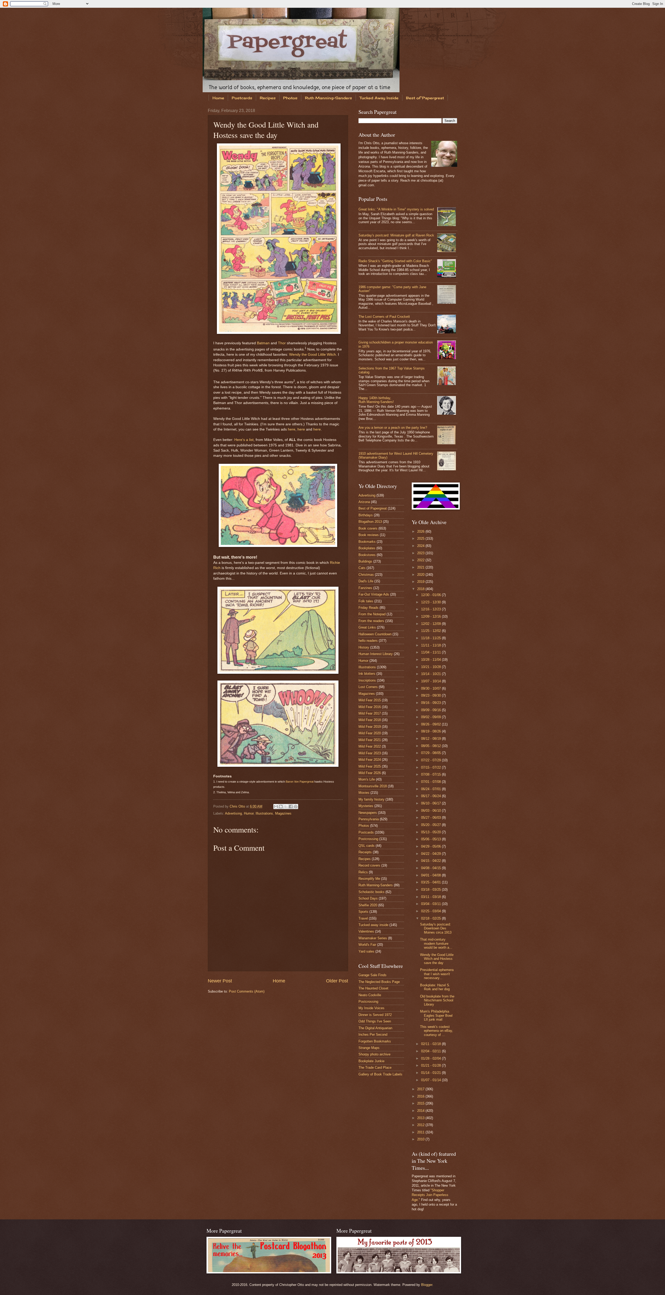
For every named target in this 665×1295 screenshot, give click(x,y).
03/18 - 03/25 (431, 889)
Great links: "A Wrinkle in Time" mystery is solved (396, 209)
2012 (421, 1125)
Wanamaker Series (372, 938)
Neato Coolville (369, 995)
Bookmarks (367, 542)
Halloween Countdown (374, 634)
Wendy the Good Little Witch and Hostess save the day (437, 959)
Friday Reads (368, 608)
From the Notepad (371, 614)
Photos (290, 98)
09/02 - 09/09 (431, 717)
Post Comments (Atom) (246, 991)
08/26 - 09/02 (431, 724)
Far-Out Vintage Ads (373, 594)
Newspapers (367, 813)
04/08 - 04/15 (431, 868)
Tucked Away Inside (379, 98)
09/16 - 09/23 (431, 703)
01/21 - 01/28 (431, 1065)
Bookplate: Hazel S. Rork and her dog (435, 987)
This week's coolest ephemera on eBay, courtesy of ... (436, 1031)
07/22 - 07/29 (431, 760)
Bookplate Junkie (371, 1061)
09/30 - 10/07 (431, 688)
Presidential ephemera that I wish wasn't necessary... (437, 974)
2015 (421, 1103)
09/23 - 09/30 (431, 695)
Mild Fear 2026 (369, 773)
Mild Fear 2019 (369, 727)
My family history (371, 799)
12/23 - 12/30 (431, 602)
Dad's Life (365, 581)
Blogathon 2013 (370, 522)
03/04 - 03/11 (431, 904)
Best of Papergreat (425, 98)
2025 (421, 538)
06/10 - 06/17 (431, 803)
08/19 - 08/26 (431, 731)
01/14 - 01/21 (431, 1073)
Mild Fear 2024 (369, 760)
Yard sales (366, 951)
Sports (363, 912)
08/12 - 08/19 (431, 739)
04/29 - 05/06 (431, 846)
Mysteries (365, 806)
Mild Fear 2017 (369, 713)
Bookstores (367, 555)
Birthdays (365, 515)
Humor (249, 813)
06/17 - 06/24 (431, 796)
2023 (421, 553)
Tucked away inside (373, 925)
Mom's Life (366, 779)
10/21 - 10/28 (431, 667)
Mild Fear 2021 (369, 740)
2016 (421, 1096)
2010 (421, 1139)
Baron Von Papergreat (300, 781)
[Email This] (275, 806)
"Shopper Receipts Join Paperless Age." (430, 1194)
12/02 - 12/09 (431, 624)
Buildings (365, 561)
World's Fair (367, 945)
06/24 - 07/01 (431, 789)
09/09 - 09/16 (431, 710)
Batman (263, 343)
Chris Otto (238, 806)
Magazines (283, 813)
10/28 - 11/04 (431, 660)
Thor (282, 343)
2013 (421, 1118)
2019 (421, 582)
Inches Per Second (372, 1034)
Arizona (364, 502)
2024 (421, 546)
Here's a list (244, 440)
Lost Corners (368, 687)
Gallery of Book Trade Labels (380, 1074)
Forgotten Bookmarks (374, 1041)
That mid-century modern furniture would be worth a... (436, 943)
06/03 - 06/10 (431, 810)
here (291, 429)
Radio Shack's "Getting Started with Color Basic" (395, 261)
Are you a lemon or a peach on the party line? (392, 428)
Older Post (337, 980)
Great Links (367, 627)
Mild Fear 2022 (369, 746)
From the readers (371, 621)
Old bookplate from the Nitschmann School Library (437, 1000)
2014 (421, 1111)
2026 (421, 531)
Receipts (365, 852)
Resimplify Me (369, 879)
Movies (363, 793)
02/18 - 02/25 (431, 918)
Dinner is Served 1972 (375, 1015)
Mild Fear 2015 (369, 700)
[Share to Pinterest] (295, 806)
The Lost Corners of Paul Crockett (384, 317)
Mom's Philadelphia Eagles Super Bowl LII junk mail (436, 1015)
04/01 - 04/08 (431, 875)
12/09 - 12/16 (431, 616)
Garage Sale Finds (372, 975)
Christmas (366, 575)
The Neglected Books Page (379, 982)
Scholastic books (371, 892)
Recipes (268, 98)
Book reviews (368, 535)
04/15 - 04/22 (431, 861)
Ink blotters (366, 674)
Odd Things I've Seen (374, 1021)
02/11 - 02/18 (431, 1044)
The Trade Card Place (374, 1067)
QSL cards (366, 846)
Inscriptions (367, 680)
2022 (421, 560)
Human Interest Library (375, 654)
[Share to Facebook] (290, 806)
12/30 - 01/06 (431, 595)
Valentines (366, 931)
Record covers (369, 865)
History (363, 647)
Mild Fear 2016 (369, 707)
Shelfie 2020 (367, 905)
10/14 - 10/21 (431, 674)
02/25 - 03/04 (431, 911)
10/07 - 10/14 (431, 681)
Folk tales (365, 601)
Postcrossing (368, 839)
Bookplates (366, 548)
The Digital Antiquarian (375, 1028)
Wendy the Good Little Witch (312, 354)
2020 (421, 575)
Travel (363, 918)
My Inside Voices (371, 1008)
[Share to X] (285, 806)
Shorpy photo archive (374, 1054)
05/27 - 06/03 (431, 818)
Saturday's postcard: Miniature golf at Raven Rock (396, 235)
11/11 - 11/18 (431, 645)
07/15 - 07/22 (431, 767)
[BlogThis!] (280, 806)
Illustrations (264, 813)
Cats (361, 568)
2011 (421, 1132)
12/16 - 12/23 (431, 609)
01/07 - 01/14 (431, 1080)
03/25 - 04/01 (431, 882)
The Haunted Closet (373, 988)
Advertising (233, 813)
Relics (363, 872)
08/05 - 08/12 (431, 746)
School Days (368, 898)
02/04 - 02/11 (431, 1051)
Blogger (426, 1285)
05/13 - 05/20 (431, 832)
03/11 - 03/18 (431, 897)
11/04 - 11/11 (431, 652)
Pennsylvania (368, 819)
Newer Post (220, 980)
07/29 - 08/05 (431, 753)
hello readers (368, 641)
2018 (421, 589)
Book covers (367, 528)
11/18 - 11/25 (431, 638)
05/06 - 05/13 (431, 839)
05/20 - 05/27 (431, 825)
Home (218, 98)
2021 (421, 567)
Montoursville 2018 (372, 786)
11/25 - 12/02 (431, 631)
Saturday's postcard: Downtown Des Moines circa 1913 (435, 928)
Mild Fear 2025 (369, 766)
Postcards (242, 98)
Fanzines (365, 588)
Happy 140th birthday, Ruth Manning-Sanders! (376, 400)
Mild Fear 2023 (369, 753)
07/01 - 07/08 (431, 782)
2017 (421, 1089)
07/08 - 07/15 (431, 774)
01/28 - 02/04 (431, 1058)
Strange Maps (369, 1048)
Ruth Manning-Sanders (328, 98)
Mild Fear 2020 (369, 733)
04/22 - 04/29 (431, 854)
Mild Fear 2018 (369, 720)
